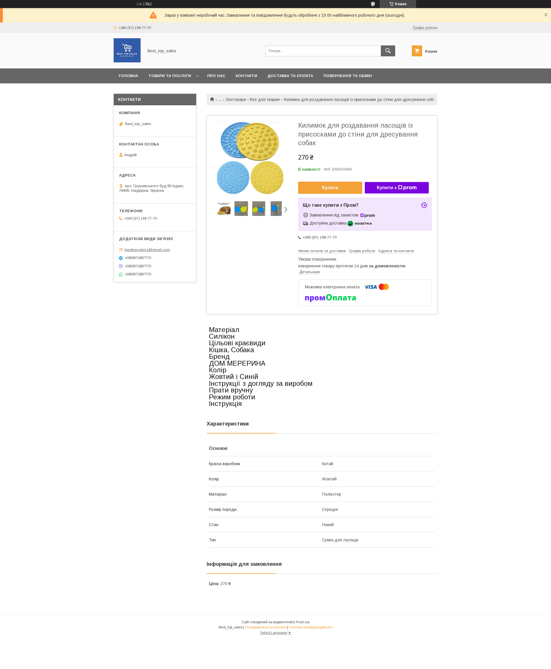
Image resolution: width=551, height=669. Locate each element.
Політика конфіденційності (310, 627)
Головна (128, 76)
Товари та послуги (169, 76)
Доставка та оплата (290, 76)
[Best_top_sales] (127, 61)
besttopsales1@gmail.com (147, 250)
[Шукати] (388, 50)
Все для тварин (265, 99)
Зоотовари (236, 99)
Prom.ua (302, 622)
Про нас (216, 76)
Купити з (387, 187)
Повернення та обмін (347, 76)
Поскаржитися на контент (265, 627)
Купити (330, 187)
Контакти (246, 76)
